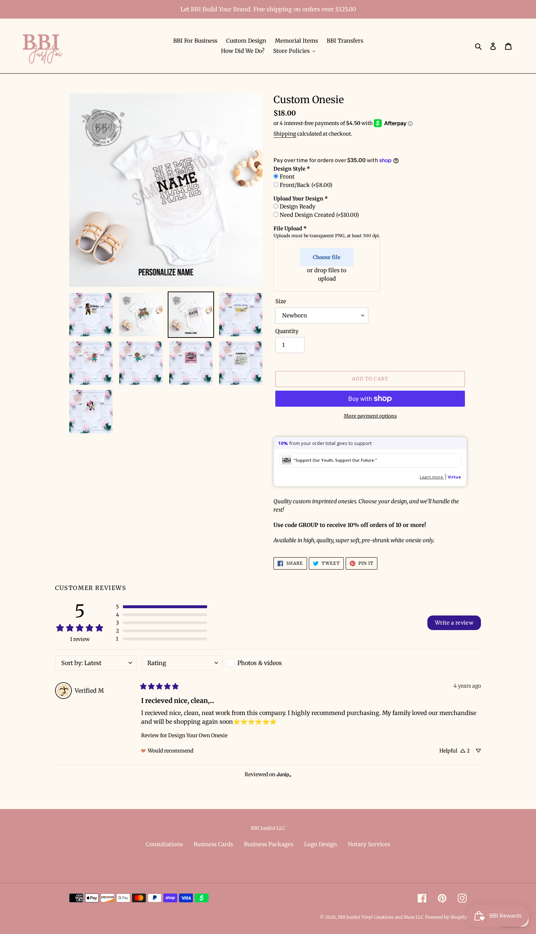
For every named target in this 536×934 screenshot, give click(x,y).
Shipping (284, 133)
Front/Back (306, 184)
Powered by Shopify (446, 917)
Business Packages (268, 844)
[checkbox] (268, 663)
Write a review (454, 623)
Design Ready (297, 206)
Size (280, 301)
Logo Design (320, 844)
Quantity (287, 331)
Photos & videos (259, 663)
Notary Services (369, 844)
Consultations (164, 844)
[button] (161, 606)
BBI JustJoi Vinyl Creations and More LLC (381, 917)
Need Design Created (319, 214)
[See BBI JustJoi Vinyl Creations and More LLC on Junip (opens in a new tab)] (284, 774)
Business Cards (213, 844)
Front (287, 176)
